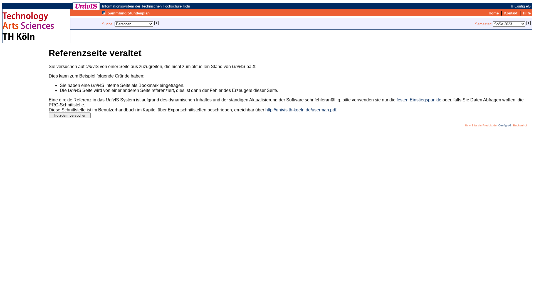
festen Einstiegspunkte (419, 100)
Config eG (504, 125)
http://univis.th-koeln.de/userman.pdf (300, 110)
